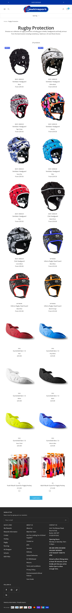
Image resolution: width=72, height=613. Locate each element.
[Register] (65, 520)
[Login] (63, 9)
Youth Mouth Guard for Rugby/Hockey (19, 485)
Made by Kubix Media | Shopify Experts (15, 602)
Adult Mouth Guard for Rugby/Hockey (52, 485)
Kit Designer (8, 549)
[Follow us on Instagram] (11, 589)
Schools (6, 553)
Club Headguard (53, 216)
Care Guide (30, 579)
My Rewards (8, 528)
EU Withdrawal (31, 559)
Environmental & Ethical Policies (34, 574)
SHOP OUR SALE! (36, 2)
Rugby (6, 542)
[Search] (8, 9)
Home (5, 21)
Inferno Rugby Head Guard (52, 261)
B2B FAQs (7, 556)
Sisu (19, 348)
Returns (29, 562)
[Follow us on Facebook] (6, 589)
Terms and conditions (33, 566)
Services (29, 548)
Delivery (29, 552)
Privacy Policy (31, 570)
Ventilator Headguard (19, 82)
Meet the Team (31, 532)
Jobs (28, 545)
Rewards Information (10, 532)
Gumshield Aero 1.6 (19, 351)
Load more (36, 498)
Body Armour (19, 79)
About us (29, 528)
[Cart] (67, 9)
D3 (19, 483)
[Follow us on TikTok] (16, 589)
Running (6, 546)
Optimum (53, 258)
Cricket (6, 535)
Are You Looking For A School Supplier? (36, 536)
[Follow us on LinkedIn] (6, 595)
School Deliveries (32, 555)
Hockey (6, 539)
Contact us (30, 541)
